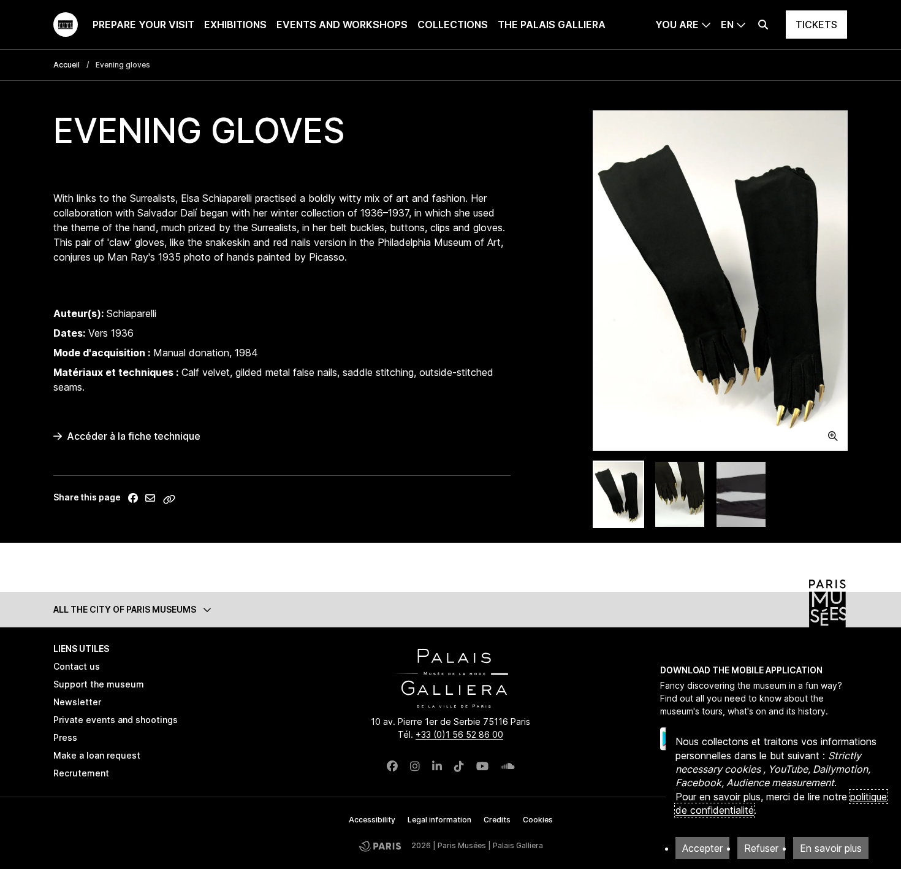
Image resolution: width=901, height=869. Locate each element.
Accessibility (372, 819)
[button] (450, 609)
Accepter (702, 848)
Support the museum (98, 684)
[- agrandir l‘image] (720, 280)
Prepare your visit (143, 24)
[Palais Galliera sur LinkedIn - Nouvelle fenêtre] (437, 766)
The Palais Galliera (552, 24)
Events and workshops (342, 24)
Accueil (66, 64)
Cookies (538, 819)
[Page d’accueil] (65, 24)
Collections (452, 24)
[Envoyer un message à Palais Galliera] (150, 498)
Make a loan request (96, 755)
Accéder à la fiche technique (133, 436)
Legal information (439, 819)
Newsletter (77, 702)
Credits (497, 819)
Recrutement (81, 773)
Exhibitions (235, 24)
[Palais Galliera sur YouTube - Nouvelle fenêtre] (482, 766)
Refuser (761, 848)
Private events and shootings (115, 719)
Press (65, 737)
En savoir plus (831, 848)
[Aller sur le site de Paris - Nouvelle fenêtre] (380, 846)
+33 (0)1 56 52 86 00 (459, 734)
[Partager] (133, 498)
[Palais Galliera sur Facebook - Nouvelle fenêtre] (392, 766)
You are (677, 24)
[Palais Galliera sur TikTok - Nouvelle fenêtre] (459, 766)
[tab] (618, 495)
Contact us (76, 666)
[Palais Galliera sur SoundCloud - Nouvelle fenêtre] (508, 766)
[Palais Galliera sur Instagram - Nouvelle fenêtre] (415, 766)
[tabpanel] (720, 280)
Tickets (816, 24)
